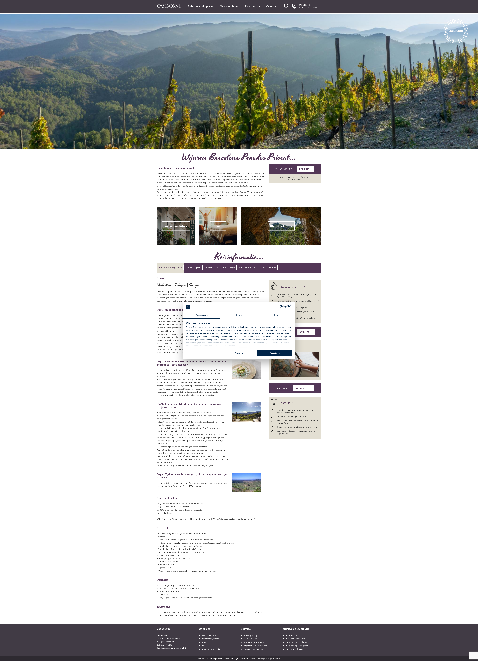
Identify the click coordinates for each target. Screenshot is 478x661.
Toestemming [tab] (202, 315)
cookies (219, 327)
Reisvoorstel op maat (201, 6)
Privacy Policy (250, 635)
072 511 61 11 (305, 5)
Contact (271, 6)
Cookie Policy (250, 638)
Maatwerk (302, 388)
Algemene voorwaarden (255, 645)
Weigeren (239, 353)
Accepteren (275, 353)
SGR (204, 645)
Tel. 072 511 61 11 (164, 645)
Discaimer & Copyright (255, 642)
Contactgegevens (210, 638)
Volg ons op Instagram (297, 645)
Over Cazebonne (210, 635)
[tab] (170, 268)
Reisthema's (252, 6)
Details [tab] (239, 315)
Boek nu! (304, 169)
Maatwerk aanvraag (253, 649)
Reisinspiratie (292, 635)
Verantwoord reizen (296, 638)
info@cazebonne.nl (166, 641)
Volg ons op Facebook (296, 642)
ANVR (205, 642)
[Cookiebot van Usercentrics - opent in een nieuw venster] (281, 307)
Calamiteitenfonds (211, 649)
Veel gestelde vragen (296, 649)
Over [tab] (276, 315)
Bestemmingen (229, 6)
